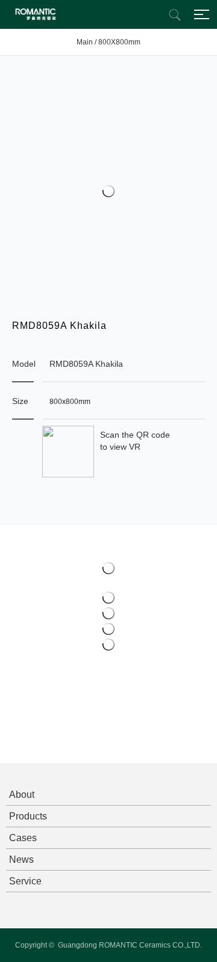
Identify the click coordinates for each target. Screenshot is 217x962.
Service (25, 881)
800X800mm (119, 42)
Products (28, 816)
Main (85, 42)
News (21, 859)
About (21, 794)
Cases (23, 838)
